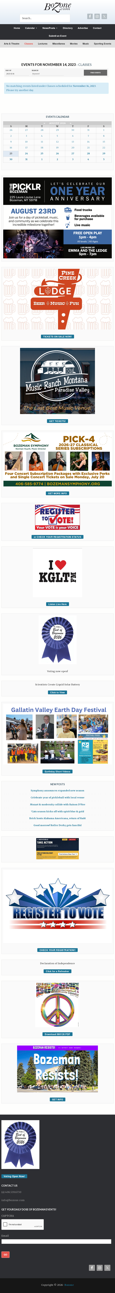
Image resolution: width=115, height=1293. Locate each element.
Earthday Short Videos (57, 771)
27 (26, 130)
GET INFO (57, 1099)
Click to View (57, 692)
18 (42, 147)
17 (26, 147)
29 (57, 130)
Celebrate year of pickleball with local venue (57, 797)
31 (88, 130)
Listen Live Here (57, 604)
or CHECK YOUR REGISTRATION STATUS (57, 536)
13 (73, 141)
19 (57, 147)
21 (88, 147)
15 (104, 141)
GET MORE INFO (57, 493)
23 (11, 153)
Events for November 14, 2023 (48, 64)
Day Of (8, 70)
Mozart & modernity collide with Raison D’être (57, 804)
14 (88, 141)
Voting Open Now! (14, 1176)
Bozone (69, 1285)
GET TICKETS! (57, 421)
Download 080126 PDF (57, 1034)
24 (26, 153)
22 (103, 147)
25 (42, 153)
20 (72, 147)
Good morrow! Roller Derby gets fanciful (58, 825)
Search (35, 70)
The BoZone (57, 7)
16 (11, 147)
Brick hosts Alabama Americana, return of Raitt (57, 818)
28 (42, 130)
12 (57, 141)
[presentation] (22, 1224)
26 (11, 130)
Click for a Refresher (57, 971)
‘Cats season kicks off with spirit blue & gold (57, 811)
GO (5, 1254)
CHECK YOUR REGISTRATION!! (58, 950)
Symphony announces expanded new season (57, 790)
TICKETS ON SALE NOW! (57, 336)
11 (42, 141)
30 (72, 130)
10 (26, 141)
